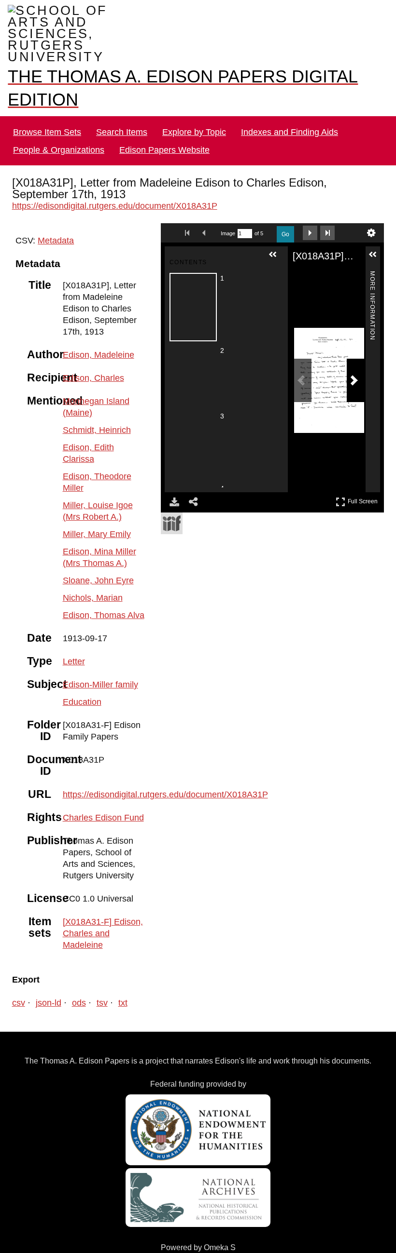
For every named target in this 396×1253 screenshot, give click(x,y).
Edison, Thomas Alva (101, 592)
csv (19, 979)
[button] (276, 247)
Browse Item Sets (47, 120)
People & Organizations (57, 138)
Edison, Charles (91, 366)
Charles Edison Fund (100, 794)
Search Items (122, 120)
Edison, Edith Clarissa (102, 436)
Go (285, 222)
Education (81, 679)
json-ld (46, 979)
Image (228, 222)
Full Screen (364, 488)
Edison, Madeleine (97, 343)
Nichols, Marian (91, 574)
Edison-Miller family (99, 661)
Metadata (53, 229)
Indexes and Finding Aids (287, 120)
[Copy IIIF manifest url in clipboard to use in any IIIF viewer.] (172, 512)
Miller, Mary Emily (95, 511)
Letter (74, 638)
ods (75, 979)
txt (116, 979)
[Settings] (371, 221)
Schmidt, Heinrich (96, 418)
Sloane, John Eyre (96, 557)
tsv (96, 979)
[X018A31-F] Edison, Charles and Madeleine (100, 910)
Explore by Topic (194, 120)
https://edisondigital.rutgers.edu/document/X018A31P (114, 194)
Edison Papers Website (160, 138)
